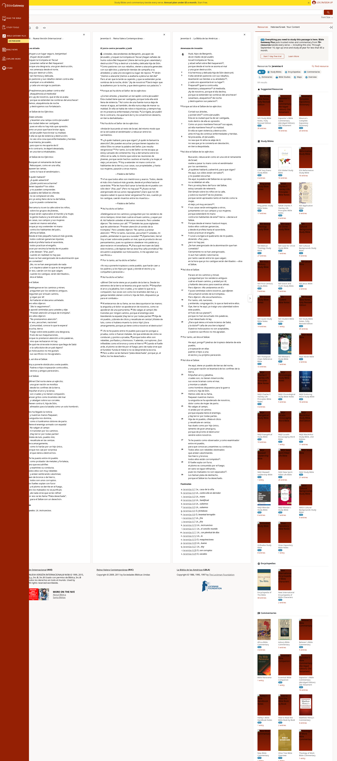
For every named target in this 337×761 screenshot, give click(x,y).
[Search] (328, 12)
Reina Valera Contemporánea (112, 569)
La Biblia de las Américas (190, 569)
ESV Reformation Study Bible (306, 171)
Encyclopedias (268, 563)
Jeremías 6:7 (189, 518)
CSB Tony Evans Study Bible (264, 171)
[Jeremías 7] (250, 298)
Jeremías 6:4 (189, 500)
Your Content (293, 27)
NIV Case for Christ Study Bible (286, 247)
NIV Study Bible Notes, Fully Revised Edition (264, 120)
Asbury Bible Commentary (284, 643)
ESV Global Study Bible (285, 171)
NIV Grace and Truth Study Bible (286, 284)
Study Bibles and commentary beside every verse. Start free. (161, 2)
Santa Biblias (59, 597)
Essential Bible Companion (284, 678)
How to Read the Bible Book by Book (286, 718)
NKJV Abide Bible (306, 356)
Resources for (270, 66)
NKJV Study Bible (306, 472)
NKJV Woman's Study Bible (284, 508)
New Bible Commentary (263, 754)
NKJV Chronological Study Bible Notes (286, 395)
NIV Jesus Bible (305, 283)
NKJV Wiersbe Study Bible (263, 508)
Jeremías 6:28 (189, 550)
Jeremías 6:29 (189, 553)
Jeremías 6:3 (189, 492)
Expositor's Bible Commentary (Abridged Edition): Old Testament (286, 122)
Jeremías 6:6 (189, 514)
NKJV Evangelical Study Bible (264, 435)
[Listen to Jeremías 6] (44, 28)
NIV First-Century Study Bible (265, 284)
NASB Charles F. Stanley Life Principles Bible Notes (285, 209)
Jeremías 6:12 (189, 536)
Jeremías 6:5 (189, 507)
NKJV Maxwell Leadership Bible (264, 473)
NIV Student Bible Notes (286, 320)
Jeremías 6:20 (189, 543)
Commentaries (268, 613)
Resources (263, 27)
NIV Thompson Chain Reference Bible (264, 359)
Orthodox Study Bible (264, 546)
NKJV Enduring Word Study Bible (306, 395)
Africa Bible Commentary (263, 643)
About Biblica (59, 594)
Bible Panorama (264, 677)
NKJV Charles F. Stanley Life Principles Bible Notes (264, 398)
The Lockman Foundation (221, 574)
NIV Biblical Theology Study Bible (264, 248)
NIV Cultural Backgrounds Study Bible (307, 248)
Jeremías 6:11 (189, 528)
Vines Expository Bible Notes (285, 546)
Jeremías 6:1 (189, 489)
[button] (322, 3)
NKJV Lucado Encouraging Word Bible (286, 436)
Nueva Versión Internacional (31, 569)
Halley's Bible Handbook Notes (264, 718)
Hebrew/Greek (278, 27)
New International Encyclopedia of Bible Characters (286, 595)
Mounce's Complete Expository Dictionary (303, 122)
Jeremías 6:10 (189, 525)
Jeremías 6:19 (189, 539)
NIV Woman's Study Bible (284, 357)
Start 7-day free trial (272, 56)
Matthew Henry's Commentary (306, 718)
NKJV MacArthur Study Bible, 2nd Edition (306, 436)
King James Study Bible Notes (265, 207)
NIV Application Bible (306, 207)
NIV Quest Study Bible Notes (264, 320)
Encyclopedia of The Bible (264, 593)
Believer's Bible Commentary (306, 643)
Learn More (293, 56)
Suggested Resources (272, 89)
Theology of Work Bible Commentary (307, 754)
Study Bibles (267, 141)
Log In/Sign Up (324, 2)
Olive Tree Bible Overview (285, 754)
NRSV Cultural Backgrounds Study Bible (307, 509)
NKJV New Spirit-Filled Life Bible (285, 473)
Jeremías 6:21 (189, 546)
